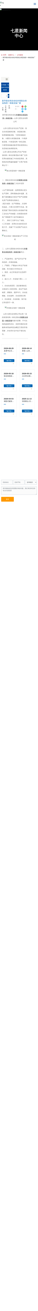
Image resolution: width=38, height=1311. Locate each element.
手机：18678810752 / (23, 469)
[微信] (31, 100)
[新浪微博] (28, 100)
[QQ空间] (31, 103)
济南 (19, 528)
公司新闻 (20, 55)
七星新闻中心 (19, 33)
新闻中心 (11, 55)
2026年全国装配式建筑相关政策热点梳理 (19, 374)
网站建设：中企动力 (10, 528)
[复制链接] (28, 105)
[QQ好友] (28, 103)
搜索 (33, 88)
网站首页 (5, 447)
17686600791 (23, 475)
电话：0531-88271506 (23, 461)
